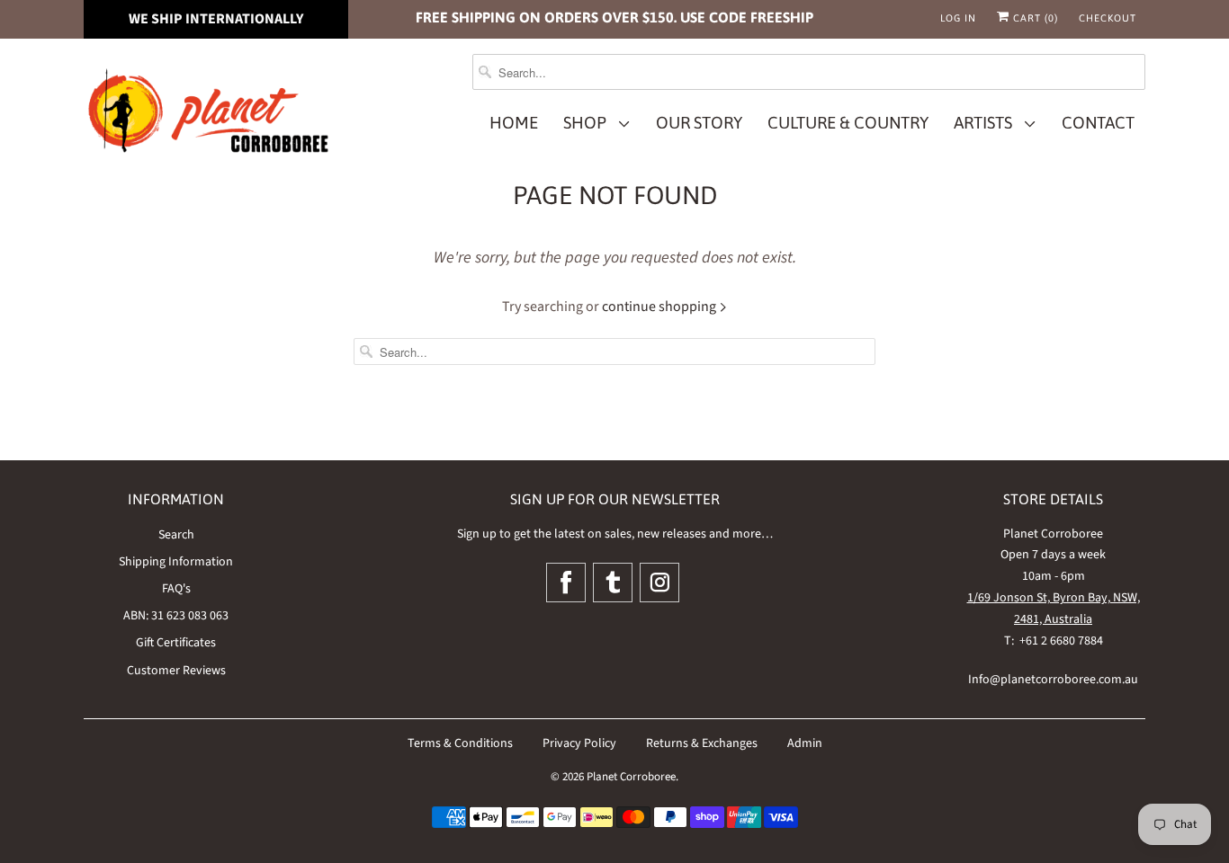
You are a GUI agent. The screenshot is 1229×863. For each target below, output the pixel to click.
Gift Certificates (176, 643)
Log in (958, 18)
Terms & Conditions (460, 743)
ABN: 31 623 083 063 (176, 616)
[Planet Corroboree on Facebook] (566, 582)
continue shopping (660, 306)
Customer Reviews (176, 671)
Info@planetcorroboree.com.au (1053, 680)
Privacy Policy (579, 743)
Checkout (1107, 18)
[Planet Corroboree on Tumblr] (612, 582)
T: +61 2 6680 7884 (1053, 641)
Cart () (1033, 18)
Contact (1098, 122)
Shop (588, 122)
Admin (804, 743)
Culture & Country (847, 122)
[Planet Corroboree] (210, 115)
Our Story (699, 122)
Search (176, 535)
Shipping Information (176, 562)
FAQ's (176, 589)
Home (513, 122)
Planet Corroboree (631, 777)
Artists (986, 122)
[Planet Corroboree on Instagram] (659, 582)
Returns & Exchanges (702, 743)
